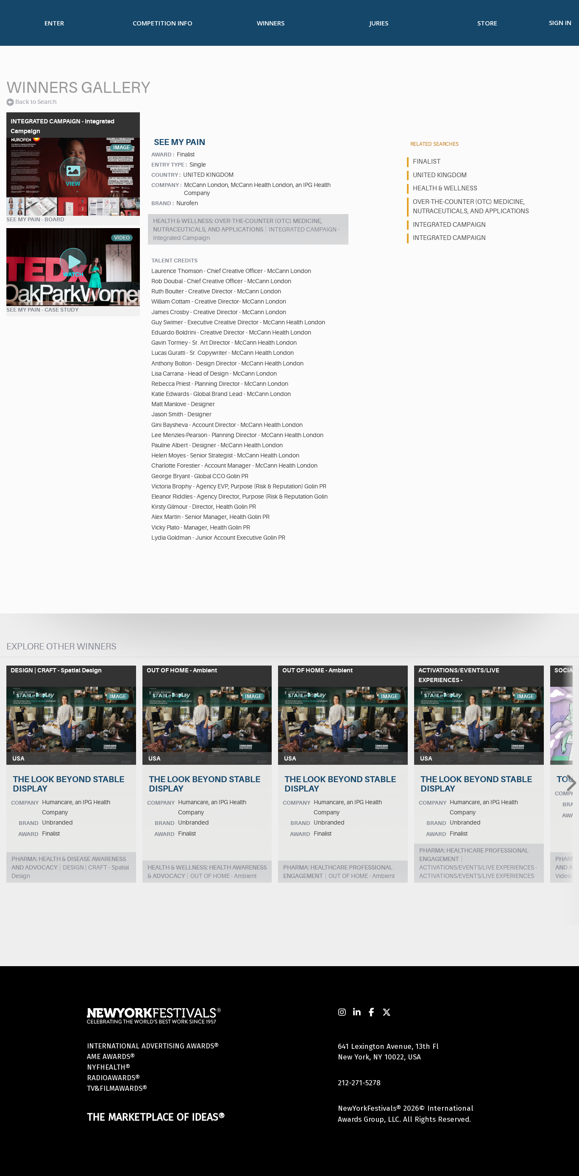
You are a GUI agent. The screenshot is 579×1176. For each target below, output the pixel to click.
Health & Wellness (445, 188)
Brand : (162, 203)
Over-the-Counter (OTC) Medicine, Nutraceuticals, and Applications (471, 206)
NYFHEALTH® (108, 1067)
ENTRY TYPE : (169, 165)
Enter (54, 23)
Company (25, 803)
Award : (162, 154)
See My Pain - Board (35, 219)
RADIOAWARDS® (113, 1077)
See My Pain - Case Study (42, 310)
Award (28, 834)
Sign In (560, 22)
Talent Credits (174, 260)
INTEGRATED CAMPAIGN (449, 225)
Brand (29, 823)
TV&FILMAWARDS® (117, 1088)
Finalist (426, 161)
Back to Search (35, 101)
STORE (487, 23)
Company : (166, 185)
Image (117, 696)
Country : (166, 175)
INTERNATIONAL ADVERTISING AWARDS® (153, 1046)
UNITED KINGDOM (440, 175)
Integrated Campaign (449, 238)
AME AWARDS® (111, 1056)
